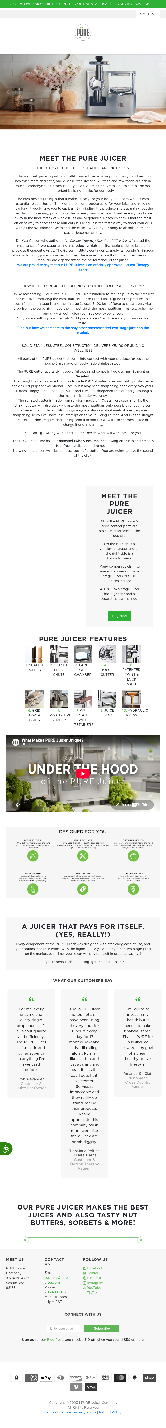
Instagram (94, 1283)
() (148, 13)
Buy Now (119, 616)
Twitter (92, 1273)
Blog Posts (55, 1339)
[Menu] (8, 32)
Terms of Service (58, 1412)
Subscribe (102, 1328)
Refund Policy (110, 1412)
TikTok (91, 1292)
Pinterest (93, 1278)
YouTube (93, 1287)
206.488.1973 (55, 1292)
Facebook (94, 1268)
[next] (157, 92)
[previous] (8, 92)
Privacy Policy (85, 1412)
